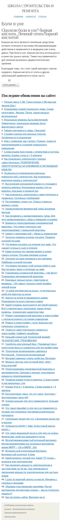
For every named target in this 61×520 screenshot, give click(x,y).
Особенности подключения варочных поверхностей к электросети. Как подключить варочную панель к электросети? (26, 176)
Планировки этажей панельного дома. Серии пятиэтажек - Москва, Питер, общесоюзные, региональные (27, 112)
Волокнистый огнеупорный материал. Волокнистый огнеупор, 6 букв (24, 452)
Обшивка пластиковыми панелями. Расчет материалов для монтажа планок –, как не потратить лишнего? (30, 490)
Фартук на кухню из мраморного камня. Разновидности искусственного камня (24, 299)
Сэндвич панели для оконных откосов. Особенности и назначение (23, 135)
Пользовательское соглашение (23, 509)
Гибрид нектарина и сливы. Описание (24, 130)
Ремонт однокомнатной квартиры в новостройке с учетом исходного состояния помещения (30, 317)
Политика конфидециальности (15, 512)
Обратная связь (10, 516)
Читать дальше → (10, 85)
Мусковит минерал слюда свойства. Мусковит (30, 358)
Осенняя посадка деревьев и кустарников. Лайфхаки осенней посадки (26, 260)
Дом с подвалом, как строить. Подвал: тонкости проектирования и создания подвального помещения (28, 144)
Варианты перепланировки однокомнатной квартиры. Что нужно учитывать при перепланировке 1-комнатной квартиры (27, 226)
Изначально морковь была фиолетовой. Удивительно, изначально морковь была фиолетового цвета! (24, 123)
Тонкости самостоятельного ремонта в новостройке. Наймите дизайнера (24, 331)
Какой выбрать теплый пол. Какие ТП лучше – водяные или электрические (28, 459)
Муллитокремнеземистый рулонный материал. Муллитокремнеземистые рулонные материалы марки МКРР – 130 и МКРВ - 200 (29, 443)
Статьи (42, 16)
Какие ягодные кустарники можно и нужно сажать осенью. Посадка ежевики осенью (26, 253)
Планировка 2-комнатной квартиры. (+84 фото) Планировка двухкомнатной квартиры (29, 274)
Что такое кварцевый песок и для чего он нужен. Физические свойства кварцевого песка (30, 434)
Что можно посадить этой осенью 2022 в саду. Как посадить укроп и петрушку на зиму (28, 267)
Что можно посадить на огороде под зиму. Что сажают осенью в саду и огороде (28, 246)
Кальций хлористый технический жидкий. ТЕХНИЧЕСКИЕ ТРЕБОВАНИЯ (25, 338)
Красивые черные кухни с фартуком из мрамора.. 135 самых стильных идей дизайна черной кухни (26, 283)
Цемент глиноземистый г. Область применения (31, 233)
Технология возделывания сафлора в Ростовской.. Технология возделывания (24, 352)
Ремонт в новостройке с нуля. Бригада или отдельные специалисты (26, 324)
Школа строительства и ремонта (30, 8)
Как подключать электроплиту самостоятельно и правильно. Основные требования (29, 196)
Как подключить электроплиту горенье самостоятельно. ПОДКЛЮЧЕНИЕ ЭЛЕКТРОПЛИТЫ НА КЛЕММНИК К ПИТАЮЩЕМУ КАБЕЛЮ (29, 164)
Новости (31, 16)
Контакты (7, 509)
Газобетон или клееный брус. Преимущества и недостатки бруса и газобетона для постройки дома (29, 345)
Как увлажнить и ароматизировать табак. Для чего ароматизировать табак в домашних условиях (29, 217)
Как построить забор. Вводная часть (25, 497)
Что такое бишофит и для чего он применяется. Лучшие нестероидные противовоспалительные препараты (29, 411)
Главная (18, 16)
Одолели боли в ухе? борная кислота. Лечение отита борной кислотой (29, 33)
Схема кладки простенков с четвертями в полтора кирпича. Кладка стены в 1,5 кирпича (30, 153)
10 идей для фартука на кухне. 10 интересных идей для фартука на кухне (28, 292)
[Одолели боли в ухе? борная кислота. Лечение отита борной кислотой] (30, 80)
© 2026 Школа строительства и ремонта (18, 505)
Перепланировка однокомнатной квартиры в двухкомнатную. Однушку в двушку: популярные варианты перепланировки (28, 372)
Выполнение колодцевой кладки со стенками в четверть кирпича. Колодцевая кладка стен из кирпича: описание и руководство (29, 187)
